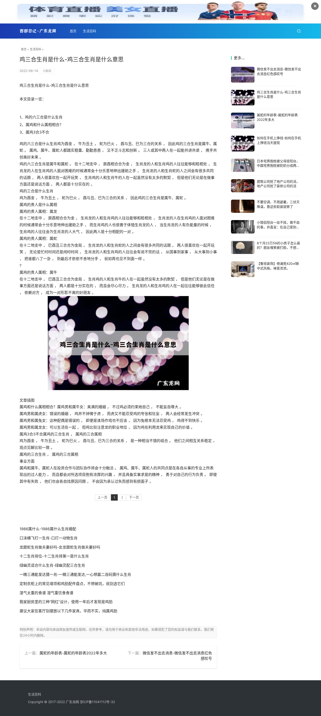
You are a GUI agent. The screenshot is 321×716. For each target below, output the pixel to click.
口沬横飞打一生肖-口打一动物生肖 (49, 538)
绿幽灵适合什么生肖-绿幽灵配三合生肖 (52, 565)
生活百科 (89, 31)
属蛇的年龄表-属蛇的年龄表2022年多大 (73, 653)
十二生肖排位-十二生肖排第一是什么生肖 (54, 556)
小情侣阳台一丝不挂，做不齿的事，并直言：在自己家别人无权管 (278, 226)
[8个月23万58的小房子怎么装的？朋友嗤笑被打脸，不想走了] (242, 247)
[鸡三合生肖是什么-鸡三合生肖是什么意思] (242, 98)
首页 (73, 31)
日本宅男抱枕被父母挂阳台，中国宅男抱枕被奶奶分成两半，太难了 (278, 165)
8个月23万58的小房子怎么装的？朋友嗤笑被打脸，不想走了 (278, 247)
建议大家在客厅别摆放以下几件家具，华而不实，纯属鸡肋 (68, 611)
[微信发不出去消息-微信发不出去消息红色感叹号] (242, 75)
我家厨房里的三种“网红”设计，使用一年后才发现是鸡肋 (66, 601)
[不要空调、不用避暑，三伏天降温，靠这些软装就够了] (242, 206)
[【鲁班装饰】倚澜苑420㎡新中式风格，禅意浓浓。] (242, 269)
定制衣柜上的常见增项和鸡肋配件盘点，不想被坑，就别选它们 (72, 583)
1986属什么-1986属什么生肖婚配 (48, 528)
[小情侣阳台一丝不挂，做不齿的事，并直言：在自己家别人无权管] (242, 226)
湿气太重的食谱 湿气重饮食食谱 (46, 592)
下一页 (134, 497)
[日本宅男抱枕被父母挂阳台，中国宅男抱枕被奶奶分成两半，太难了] (242, 165)
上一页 (102, 497)
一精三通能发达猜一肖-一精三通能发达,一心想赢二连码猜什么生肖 (75, 574)
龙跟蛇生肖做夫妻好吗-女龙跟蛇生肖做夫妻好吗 (60, 547)
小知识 (47, 71)
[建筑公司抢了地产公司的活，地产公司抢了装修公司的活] (242, 185)
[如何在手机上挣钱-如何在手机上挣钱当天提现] (242, 143)
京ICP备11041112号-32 (97, 702)
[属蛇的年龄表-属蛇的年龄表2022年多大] (242, 120)
